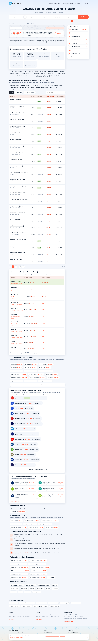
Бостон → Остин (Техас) (16, 246)
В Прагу (48, 588)
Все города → (36, 592)
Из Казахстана (20, 570)
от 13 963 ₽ (45, 282)
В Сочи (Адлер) (14, 588)
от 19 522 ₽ (33, 336)
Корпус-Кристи (18, 527)
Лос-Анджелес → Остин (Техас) (18, 112)
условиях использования (52, 636)
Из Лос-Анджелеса (36, 374)
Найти (59, 33)
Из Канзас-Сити (45, 371)
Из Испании (19, 574)
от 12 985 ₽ (34, 324)
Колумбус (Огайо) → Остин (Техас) (19, 199)
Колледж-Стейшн (50, 520)
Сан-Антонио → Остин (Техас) (18, 232)
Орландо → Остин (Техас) (16, 99)
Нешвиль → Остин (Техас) (16, 152)
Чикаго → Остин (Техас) (16, 219)
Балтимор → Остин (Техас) (17, 146)
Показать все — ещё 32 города (38, 385)
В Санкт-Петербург (31, 585)
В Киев (20, 592)
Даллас (52, 527)
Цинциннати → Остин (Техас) (17, 212)
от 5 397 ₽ (33, 296)
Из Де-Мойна (30, 367)
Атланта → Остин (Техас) (16, 159)
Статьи (86, 3)
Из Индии (37, 577)
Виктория (30, 524)
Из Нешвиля (16, 371)
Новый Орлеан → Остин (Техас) (18, 186)
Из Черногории (40, 567)
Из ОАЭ (39, 570)
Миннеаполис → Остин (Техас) (18, 192)
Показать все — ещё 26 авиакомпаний (37, 469)
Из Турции (38, 574)
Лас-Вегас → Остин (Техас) (17, 106)
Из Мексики (38, 560)
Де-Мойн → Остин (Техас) (16, 139)
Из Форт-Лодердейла (19, 377)
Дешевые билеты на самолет (15, 23)
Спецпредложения (54, 3)
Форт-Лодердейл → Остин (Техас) (19, 172)
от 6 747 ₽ (34, 289)
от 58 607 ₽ (32, 330)
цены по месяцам (24, 552)
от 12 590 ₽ (45, 296)
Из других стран (30, 92)
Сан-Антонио (32, 520)
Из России (19, 92)
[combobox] (16, 17)
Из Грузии (37, 564)
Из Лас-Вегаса (31, 364)
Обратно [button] (57, 17)
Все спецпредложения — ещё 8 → (19, 501)
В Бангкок (54, 585)
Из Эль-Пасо (44, 367)
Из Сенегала (19, 577)
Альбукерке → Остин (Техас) (17, 126)
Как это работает (68, 3)
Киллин (16, 520)
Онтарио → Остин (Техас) (16, 206)
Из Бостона (53, 377)
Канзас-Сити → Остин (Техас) (17, 179)
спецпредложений (41, 89)
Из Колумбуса (45, 381)
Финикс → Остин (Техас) (16, 259)
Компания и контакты (73, 632)
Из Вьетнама (19, 567)
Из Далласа (16, 381)
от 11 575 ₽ (33, 309)
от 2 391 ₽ (33, 282)
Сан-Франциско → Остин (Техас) (18, 239)
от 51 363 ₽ (31, 348)
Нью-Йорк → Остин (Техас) (17, 226)
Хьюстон (45, 524)
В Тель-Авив (27, 592)
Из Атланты (30, 371)
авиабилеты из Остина (29, 44)
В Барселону (24, 588)
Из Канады (18, 564)
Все (11, 92)
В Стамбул (55, 588)
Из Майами (51, 374)
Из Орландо (16, 364)
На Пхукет (13, 592)
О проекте (78, 3)
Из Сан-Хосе (30, 381)
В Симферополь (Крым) (44, 585)
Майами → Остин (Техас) (16, 166)
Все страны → (51, 577)
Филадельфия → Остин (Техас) (18, 252)
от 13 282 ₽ (32, 316)
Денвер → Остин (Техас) (16, 132)
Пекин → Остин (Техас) (16, 349)
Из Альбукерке (46, 364)
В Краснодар (40, 588)
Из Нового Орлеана (18, 374)
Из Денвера (16, 367)
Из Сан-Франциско (37, 377)
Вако (16, 524)
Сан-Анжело (36, 527)
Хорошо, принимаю (81, 636)
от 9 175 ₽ (31, 303)
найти (43, 289)
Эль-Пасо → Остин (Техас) (17, 119)
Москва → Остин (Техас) (16, 331)
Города (24, 23)
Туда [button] (44, 17)
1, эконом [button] (69, 17)
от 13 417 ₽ (30, 342)
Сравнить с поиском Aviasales (81, 21)
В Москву (32, 588)
